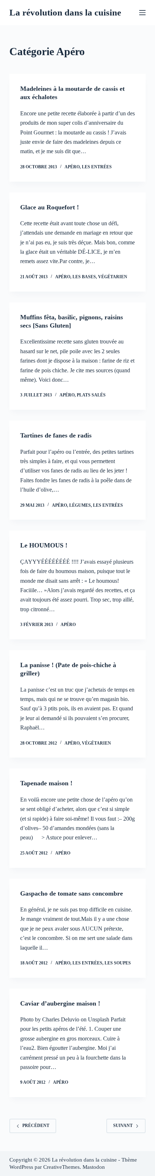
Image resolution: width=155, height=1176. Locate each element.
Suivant (123, 1125)
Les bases (84, 276)
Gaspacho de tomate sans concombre (71, 893)
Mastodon (94, 1167)
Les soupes (118, 963)
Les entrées (97, 166)
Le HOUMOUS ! (43, 545)
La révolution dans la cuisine (65, 12)
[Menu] (142, 12)
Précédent (35, 1125)
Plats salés (91, 395)
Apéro (72, 166)
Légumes (80, 505)
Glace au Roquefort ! (49, 207)
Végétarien (112, 276)
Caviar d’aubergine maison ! (60, 1003)
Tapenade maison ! (46, 783)
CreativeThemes (61, 1167)
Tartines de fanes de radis (56, 435)
